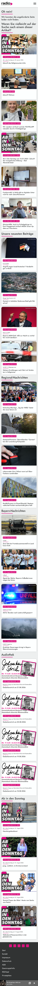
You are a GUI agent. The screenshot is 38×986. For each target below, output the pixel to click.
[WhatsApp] (10, 945)
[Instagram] (19, 945)
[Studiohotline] (27, 945)
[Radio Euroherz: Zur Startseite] (16, 3)
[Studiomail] (23, 945)
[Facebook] (14, 945)
